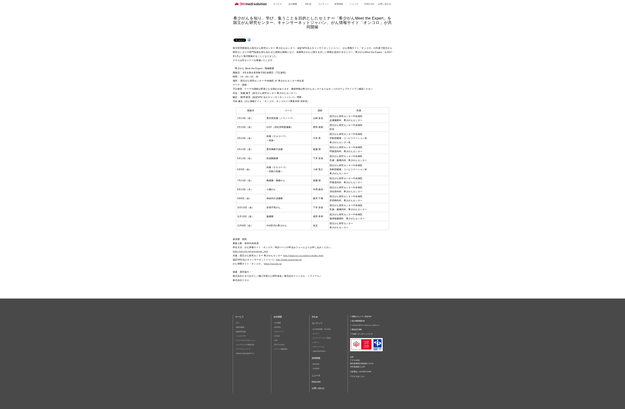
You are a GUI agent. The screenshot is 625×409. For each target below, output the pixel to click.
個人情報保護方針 (358, 321)
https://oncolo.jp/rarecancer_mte (250, 251)
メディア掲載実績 (280, 349)
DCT (237, 323)
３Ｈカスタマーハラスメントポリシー (366, 325)
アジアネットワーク (243, 349)
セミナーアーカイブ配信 (322, 338)
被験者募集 (240, 327)
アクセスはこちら (357, 376)
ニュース (354, 4)
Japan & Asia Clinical (319, 351)
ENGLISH (369, 4)
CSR (276, 340)
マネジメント (279, 332)
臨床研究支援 (241, 332)
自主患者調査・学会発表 (322, 329)
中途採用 (316, 368)
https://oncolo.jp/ (273, 263)
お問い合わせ (384, 4)
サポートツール (318, 347)
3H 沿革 (277, 336)
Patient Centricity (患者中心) (245, 353)
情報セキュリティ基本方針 (361, 316)
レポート (316, 342)
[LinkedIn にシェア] (249, 40)
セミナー (316, 333)
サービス (277, 4)
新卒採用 (316, 364)
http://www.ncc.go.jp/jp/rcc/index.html (303, 255)
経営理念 (277, 327)
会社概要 (277, 323)
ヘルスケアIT (240, 336)
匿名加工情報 (357, 329)
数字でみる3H (279, 345)
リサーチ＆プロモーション (246, 340)
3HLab (308, 4)
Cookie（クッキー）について (362, 334)
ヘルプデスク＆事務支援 (245, 345)
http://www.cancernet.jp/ (289, 259)
